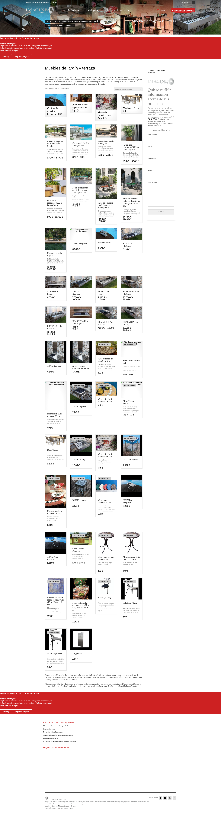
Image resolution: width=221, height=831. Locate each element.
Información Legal (49, 729)
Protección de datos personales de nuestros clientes (59, 741)
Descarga (6, 56)
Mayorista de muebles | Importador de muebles (58, 735)
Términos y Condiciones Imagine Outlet (56, 726)
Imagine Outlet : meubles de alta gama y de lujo (60, 806)
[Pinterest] (174, 798)
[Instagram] (165, 798)
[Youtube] (170, 798)
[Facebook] (160, 798)
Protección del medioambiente (53, 732)
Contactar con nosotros (183, 10)
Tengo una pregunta (21, 56)
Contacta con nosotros (50, 738)
